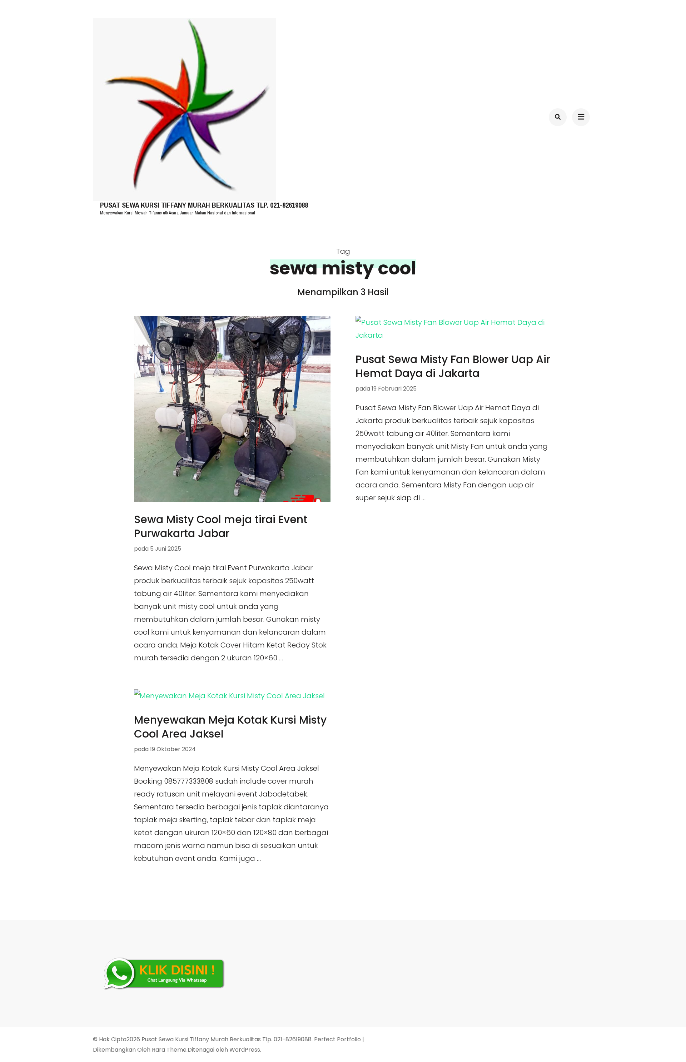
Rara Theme (169, 1050)
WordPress (244, 1050)
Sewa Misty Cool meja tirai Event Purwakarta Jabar (220, 526)
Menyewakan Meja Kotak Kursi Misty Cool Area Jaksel (230, 726)
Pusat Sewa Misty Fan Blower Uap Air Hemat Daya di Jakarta (453, 366)
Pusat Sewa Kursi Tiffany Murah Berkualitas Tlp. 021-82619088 (204, 205)
